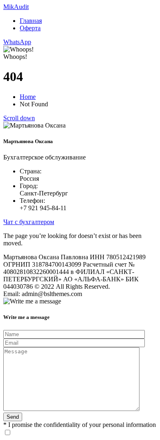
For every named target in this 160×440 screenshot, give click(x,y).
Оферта (30, 28)
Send (13, 417)
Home (28, 96)
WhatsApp (17, 41)
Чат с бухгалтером (28, 221)
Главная (31, 20)
